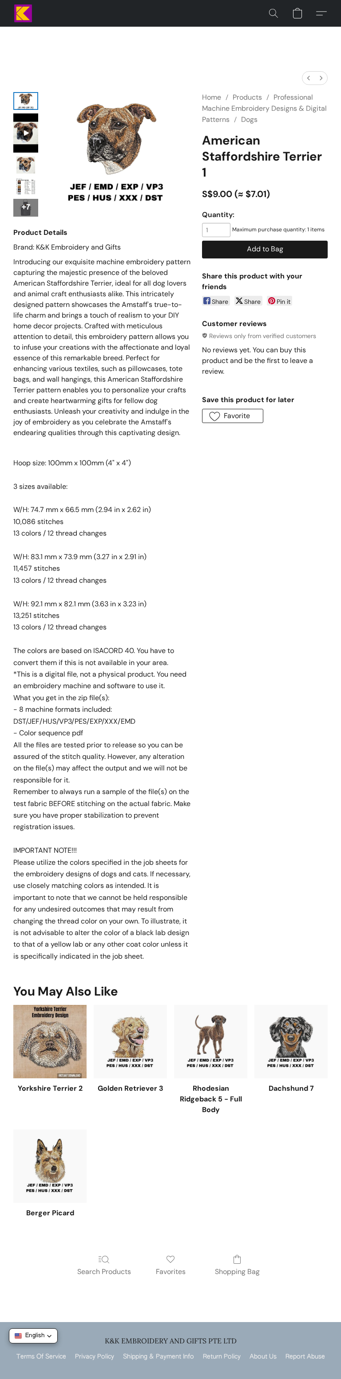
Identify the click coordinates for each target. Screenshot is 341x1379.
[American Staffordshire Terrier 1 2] (25, 165)
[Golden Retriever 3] (130, 1041)
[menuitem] (308, 78)
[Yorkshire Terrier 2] (50, 1041)
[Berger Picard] (50, 1166)
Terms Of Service (41, 1357)
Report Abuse (305, 1357)
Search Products (104, 1271)
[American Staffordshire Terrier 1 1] (25, 133)
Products (247, 97)
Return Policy (222, 1357)
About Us (263, 1357)
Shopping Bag (237, 1271)
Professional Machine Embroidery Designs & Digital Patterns (264, 108)
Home (211, 97)
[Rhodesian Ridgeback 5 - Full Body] (210, 1041)
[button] (23, 13)
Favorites (171, 1271)
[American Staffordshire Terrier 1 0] (25, 101)
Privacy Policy (94, 1357)
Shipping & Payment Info (158, 1357)
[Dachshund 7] (291, 1041)
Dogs (249, 119)
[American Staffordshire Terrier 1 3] (25, 186)
